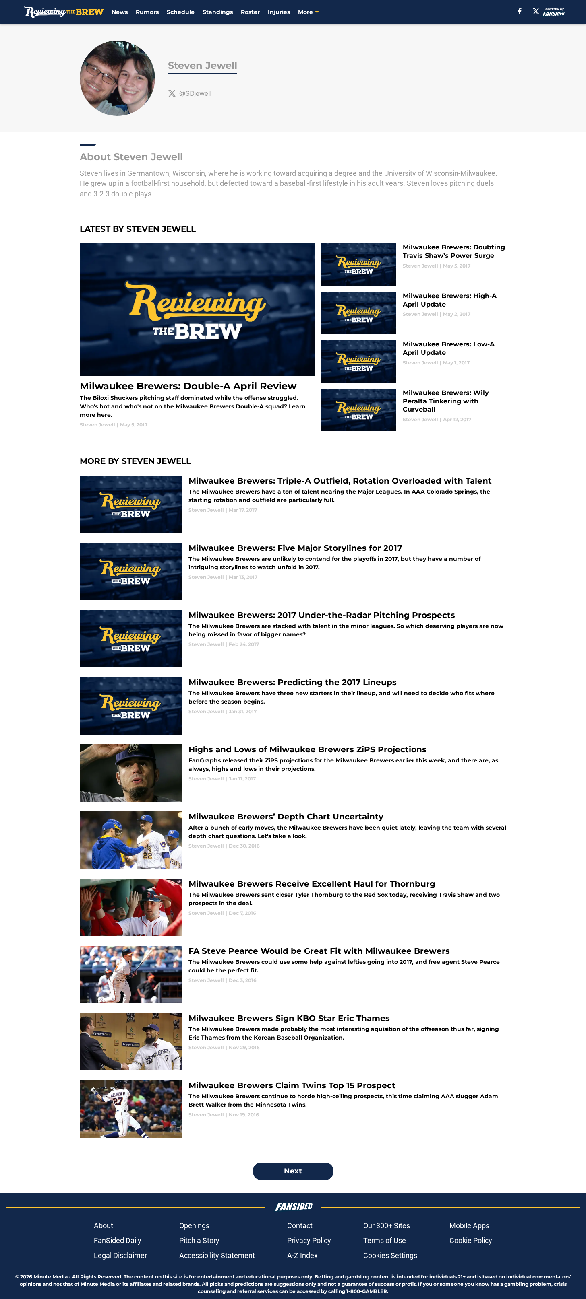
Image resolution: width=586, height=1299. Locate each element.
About (103, 1225)
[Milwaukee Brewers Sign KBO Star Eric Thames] (293, 1041)
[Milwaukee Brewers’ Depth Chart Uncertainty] (293, 840)
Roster (250, 12)
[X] (536, 11)
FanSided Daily (117, 1240)
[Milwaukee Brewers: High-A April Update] (413, 313)
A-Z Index (302, 1255)
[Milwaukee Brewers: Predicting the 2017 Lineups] (293, 706)
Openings (194, 1225)
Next (293, 1171)
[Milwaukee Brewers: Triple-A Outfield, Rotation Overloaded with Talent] (293, 504)
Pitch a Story (199, 1240)
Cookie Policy (470, 1240)
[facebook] (520, 11)
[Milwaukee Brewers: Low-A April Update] (413, 361)
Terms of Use (384, 1240)
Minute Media (50, 1277)
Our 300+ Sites (386, 1225)
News (120, 12)
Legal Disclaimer (120, 1255)
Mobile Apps (469, 1225)
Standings (218, 12)
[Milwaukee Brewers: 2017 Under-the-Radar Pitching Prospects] (293, 638)
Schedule (181, 12)
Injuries (279, 12)
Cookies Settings (390, 1255)
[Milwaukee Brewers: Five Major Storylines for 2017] (293, 571)
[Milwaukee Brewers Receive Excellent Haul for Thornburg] (293, 907)
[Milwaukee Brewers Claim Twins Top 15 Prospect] (293, 1109)
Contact (300, 1225)
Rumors (147, 12)
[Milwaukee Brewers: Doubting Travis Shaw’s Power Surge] (413, 264)
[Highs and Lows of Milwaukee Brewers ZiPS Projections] (293, 773)
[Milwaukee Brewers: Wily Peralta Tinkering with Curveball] (413, 410)
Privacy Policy (309, 1240)
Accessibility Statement (217, 1255)
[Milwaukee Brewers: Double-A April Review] (197, 335)
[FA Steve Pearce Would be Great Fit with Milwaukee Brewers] (293, 974)
